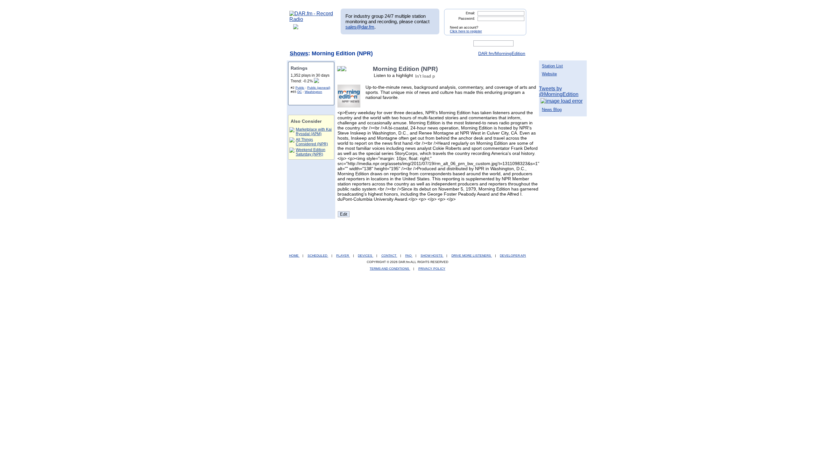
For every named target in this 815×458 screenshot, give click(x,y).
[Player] (362, 43)
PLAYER (343, 255)
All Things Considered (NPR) (312, 141)
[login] (516, 25)
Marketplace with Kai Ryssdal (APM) (314, 131)
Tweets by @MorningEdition (558, 91)
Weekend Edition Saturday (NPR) (310, 152)
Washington (313, 92)
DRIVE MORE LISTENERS (471, 255)
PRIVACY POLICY (431, 268)
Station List (552, 66)
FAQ (409, 255)
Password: (466, 18)
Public (299, 87)
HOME (294, 255)
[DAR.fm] (311, 19)
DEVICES (365, 255)
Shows (299, 53)
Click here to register (466, 31)
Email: (470, 13)
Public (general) (318, 87)
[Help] (388, 43)
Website (549, 74)
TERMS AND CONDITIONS (390, 268)
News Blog (552, 109)
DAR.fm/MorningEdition (501, 53)
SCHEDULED (318, 255)
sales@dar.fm (359, 27)
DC (299, 92)
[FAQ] (413, 43)
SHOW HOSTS (432, 255)
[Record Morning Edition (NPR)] (345, 69)
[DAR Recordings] (332, 43)
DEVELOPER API (513, 255)
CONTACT (389, 255)
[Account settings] (438, 43)
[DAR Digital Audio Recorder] (300, 43)
